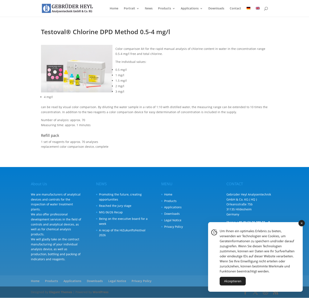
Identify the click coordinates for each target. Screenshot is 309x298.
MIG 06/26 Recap (111, 212)
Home (114, 8)
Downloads (216, 8)
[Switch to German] (248, 12)
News (149, 8)
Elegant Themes (60, 292)
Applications (190, 8)
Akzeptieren (232, 281)
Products (164, 8)
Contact (235, 8)
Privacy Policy (173, 227)
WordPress (100, 292)
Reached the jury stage (115, 206)
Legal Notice (172, 220)
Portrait (129, 8)
